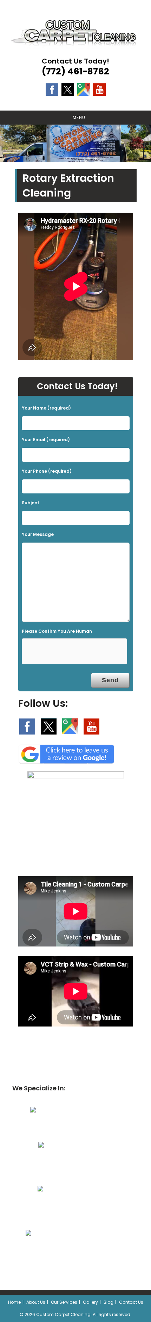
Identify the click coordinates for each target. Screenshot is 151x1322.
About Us (35, 1302)
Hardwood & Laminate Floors (72, 1251)
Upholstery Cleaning (72, 1163)
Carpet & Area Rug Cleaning (72, 1128)
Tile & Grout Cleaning (72, 1207)
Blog (108, 1302)
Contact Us (131, 1302)
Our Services (64, 1302)
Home (14, 1302)
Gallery (90, 1302)
